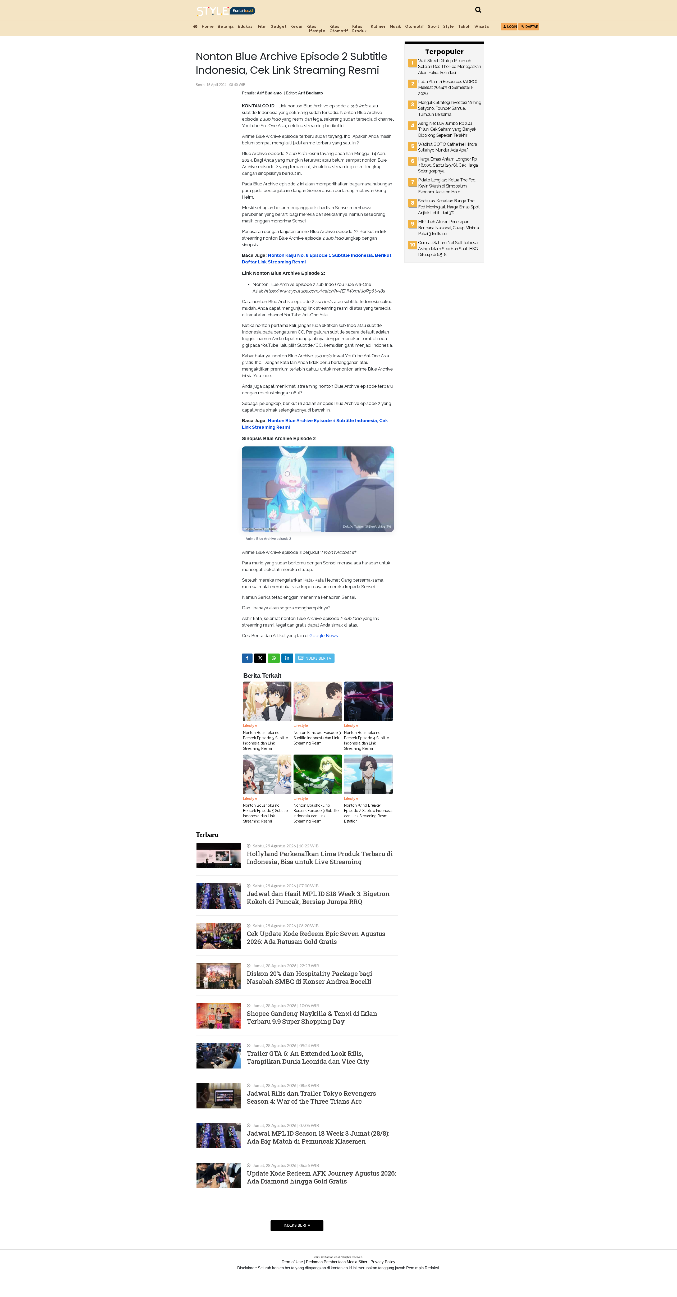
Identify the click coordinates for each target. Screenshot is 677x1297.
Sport (433, 26)
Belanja (226, 26)
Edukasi (246, 26)
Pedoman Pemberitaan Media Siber (336, 1261)
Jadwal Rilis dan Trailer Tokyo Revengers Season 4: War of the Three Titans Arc (311, 1097)
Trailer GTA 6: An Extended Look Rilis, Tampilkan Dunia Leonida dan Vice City (308, 1057)
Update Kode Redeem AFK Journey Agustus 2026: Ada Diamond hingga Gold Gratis (321, 1177)
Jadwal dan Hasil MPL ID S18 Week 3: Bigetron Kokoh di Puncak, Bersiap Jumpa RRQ (318, 897)
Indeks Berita (297, 1225)
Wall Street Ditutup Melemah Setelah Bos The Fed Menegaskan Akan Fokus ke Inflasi (449, 66)
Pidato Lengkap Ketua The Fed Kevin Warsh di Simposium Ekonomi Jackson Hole (446, 185)
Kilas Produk (359, 28)
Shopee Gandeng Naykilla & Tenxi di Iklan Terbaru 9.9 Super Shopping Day (312, 1017)
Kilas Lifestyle (316, 28)
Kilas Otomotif (339, 28)
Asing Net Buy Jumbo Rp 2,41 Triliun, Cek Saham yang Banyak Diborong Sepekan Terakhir (447, 129)
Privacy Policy (382, 1261)
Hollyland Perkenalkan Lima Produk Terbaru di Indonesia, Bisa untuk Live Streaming (320, 857)
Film (262, 26)
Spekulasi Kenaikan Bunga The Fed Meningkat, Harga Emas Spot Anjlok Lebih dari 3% (448, 206)
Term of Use (292, 1261)
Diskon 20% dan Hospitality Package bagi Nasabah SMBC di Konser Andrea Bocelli (309, 977)
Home (208, 26)
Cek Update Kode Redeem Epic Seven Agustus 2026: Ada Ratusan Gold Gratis (316, 937)
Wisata (481, 26)
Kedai (296, 26)
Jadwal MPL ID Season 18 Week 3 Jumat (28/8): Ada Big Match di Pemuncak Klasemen (318, 1137)
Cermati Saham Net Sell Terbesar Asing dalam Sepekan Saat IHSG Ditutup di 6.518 (448, 248)
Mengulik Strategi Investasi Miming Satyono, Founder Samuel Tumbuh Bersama (449, 108)
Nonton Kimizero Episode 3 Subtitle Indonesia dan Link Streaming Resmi (317, 737)
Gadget (278, 26)
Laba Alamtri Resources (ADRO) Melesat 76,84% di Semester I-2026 (447, 87)
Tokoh (464, 26)
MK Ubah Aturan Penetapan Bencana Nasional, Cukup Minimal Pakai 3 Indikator (449, 227)
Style (448, 26)
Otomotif (414, 26)
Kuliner (378, 26)
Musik (395, 26)
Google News (323, 635)
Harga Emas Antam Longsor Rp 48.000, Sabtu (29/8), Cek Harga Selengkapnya (448, 165)
